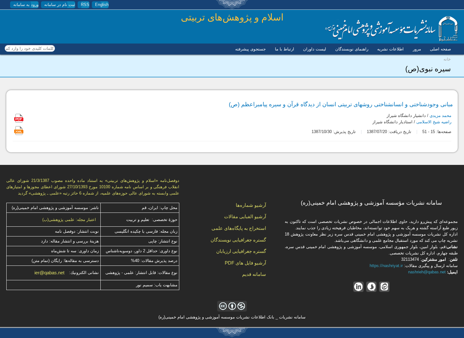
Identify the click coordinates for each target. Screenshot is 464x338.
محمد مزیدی (440, 115)
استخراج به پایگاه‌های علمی (238, 228)
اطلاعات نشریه (390, 49)
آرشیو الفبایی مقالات (245, 216)
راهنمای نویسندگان (351, 49)
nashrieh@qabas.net (427, 272)
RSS (85, 4)
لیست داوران (314, 49)
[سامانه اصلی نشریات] (391, 40)
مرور (417, 49)
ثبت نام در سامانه (59, 4)
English (102, 4)
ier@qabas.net (49, 272)
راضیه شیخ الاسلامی (433, 121)
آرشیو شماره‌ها (251, 205)
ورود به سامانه (26, 4)
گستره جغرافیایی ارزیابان (241, 251)
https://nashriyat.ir (386, 265)
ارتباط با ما (284, 49)
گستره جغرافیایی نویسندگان (238, 239)
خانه (447, 59)
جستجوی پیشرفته (250, 49)
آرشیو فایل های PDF (245, 262)
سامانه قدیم (254, 274)
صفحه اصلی (440, 49)
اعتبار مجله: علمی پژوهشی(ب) (69, 219)
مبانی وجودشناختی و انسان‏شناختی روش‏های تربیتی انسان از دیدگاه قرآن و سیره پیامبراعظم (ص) (341, 104)
